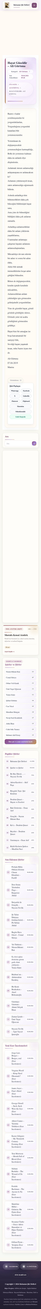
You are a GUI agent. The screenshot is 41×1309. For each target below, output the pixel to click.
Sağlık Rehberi (31, 1288)
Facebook (26, 391)
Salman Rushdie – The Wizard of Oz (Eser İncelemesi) (17, 1174)
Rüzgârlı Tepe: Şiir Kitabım (17, 792)
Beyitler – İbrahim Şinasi (17, 832)
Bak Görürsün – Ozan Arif (19, 809)
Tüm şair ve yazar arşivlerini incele (20, 741)
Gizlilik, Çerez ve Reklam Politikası (26, 1304)
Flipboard (26, 401)
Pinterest (15, 401)
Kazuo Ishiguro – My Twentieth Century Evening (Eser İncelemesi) (18, 1141)
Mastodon (20, 406)
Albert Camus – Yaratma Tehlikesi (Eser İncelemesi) (18, 1125)
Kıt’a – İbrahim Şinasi (19, 825)
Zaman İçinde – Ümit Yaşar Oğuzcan (18, 1019)
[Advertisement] (20, 32)
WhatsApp (14, 391)
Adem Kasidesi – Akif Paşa (19, 783)
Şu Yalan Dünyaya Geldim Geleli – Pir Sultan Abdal (18, 920)
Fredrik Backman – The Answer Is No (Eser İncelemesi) (18, 1191)
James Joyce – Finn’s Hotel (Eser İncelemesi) (17, 1092)
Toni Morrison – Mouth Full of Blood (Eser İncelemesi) (18, 1157)
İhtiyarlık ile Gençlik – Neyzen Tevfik (17, 905)
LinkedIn (26, 396)
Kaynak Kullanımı (20, 1292)
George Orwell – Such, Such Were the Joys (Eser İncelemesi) (17, 1109)
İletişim (35, 1302)
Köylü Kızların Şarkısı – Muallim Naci (19, 847)
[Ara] (34, 443)
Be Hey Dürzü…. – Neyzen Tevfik (17, 775)
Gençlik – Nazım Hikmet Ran (17, 817)
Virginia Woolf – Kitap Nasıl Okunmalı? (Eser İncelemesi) (18, 1076)
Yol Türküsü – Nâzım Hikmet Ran (17, 947)
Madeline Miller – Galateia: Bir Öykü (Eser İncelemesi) (17, 1209)
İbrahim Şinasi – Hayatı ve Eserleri (17, 800)
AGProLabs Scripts (20, 1288)
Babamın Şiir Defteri (21, 5)
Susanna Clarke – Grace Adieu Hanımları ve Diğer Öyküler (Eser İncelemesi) (18, 1228)
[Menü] (34, 5)
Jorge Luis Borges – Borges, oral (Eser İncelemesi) (16, 1058)
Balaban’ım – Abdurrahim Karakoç (17, 977)
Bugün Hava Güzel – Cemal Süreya (17, 935)
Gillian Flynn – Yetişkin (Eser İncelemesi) (18, 1245)
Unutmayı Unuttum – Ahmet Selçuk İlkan (17, 1005)
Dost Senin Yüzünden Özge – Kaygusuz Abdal (16, 890)
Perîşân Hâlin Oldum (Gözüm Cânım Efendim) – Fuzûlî (18, 872)
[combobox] (18, 443)
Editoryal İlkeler (8, 1292)
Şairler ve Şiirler (16, 767)
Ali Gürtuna (23, 72)
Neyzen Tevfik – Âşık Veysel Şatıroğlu (17, 1031)
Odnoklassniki (20, 411)
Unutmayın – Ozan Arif (19, 840)
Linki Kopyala (20, 417)
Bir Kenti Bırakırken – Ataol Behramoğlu (17, 990)
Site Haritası (20, 1275)
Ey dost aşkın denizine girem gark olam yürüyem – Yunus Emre (18, 962)
